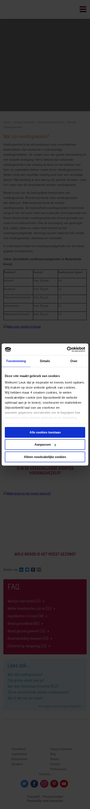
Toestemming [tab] (16, 361)
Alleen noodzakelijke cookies (45, 457)
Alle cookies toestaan (45, 432)
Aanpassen (43, 444)
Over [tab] (73, 361)
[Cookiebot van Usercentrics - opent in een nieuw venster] (67, 349)
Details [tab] (45, 361)
